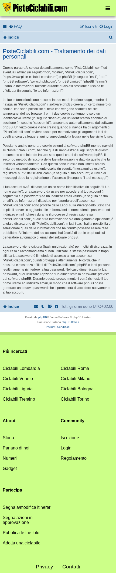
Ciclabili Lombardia (21, 368)
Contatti (71, 566)
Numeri (10, 458)
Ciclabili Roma (75, 368)
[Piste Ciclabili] (58, 7)
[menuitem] (15, 26)
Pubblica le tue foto (21, 532)
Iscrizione (70, 437)
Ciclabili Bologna (77, 389)
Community (72, 420)
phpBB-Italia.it (70, 321)
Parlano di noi (16, 448)
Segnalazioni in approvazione (18, 520)
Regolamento (74, 458)
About (9, 420)
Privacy (44, 566)
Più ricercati (15, 351)
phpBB (42, 317)
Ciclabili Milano (75, 378)
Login (66, 448)
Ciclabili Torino (75, 399)
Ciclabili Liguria (18, 389)
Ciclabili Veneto (18, 378)
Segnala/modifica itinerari (27, 507)
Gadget (10, 468)
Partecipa (12, 490)
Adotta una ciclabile (21, 543)
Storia (8, 437)
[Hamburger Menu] (108, 8)
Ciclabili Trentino (19, 399)
